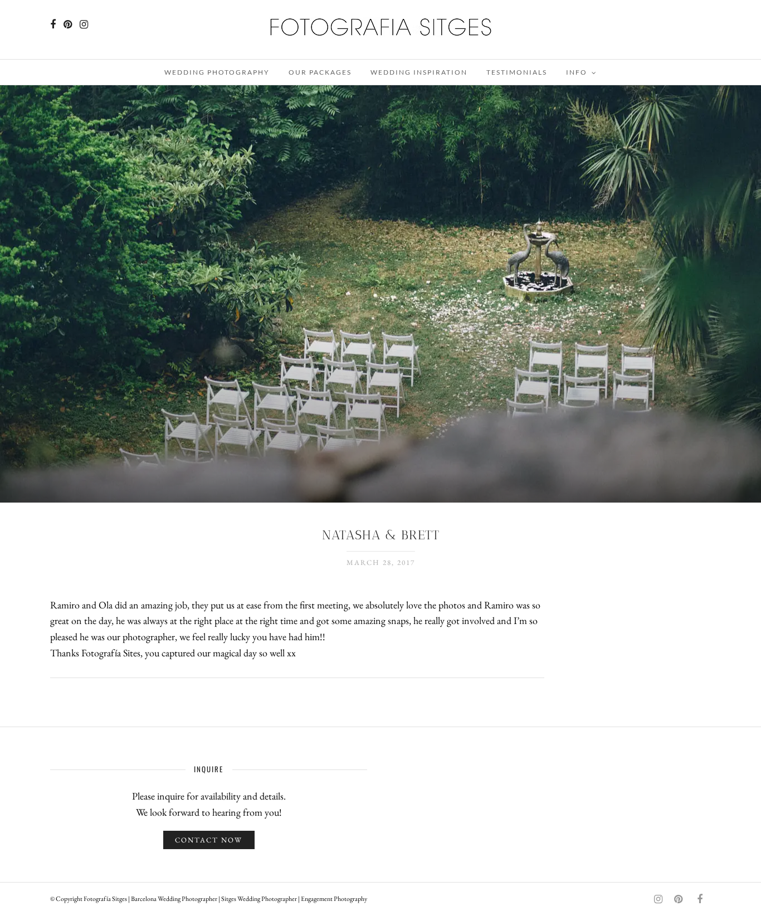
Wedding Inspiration (418, 72)
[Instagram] (84, 25)
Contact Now (208, 840)
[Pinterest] (68, 25)
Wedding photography (217, 72)
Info (576, 72)
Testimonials (516, 72)
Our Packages (320, 72)
